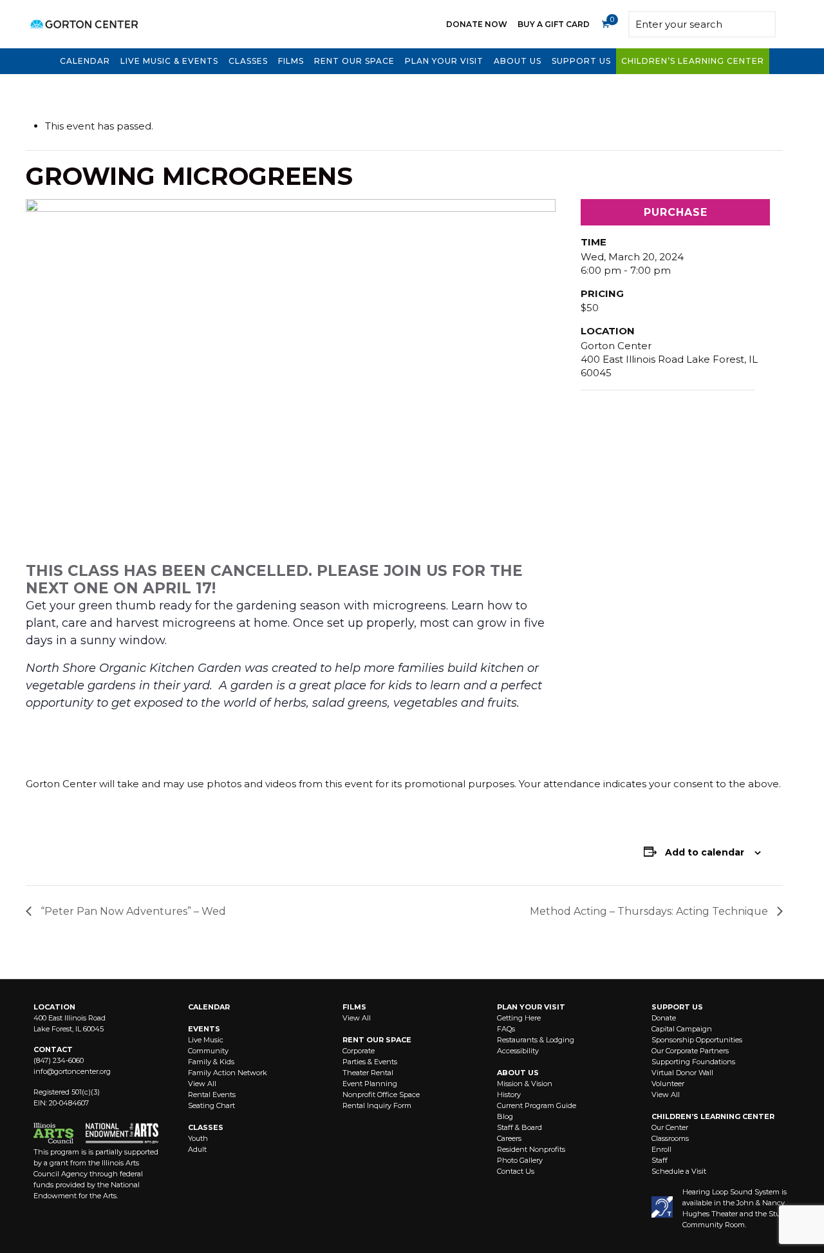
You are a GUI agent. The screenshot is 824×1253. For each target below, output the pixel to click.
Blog (505, 1116)
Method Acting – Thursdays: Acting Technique (650, 911)
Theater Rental (367, 1072)
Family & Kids (211, 1061)
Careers (509, 1138)
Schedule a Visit (678, 1171)
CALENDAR (209, 1006)
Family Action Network (227, 1072)
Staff (659, 1160)
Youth (198, 1138)
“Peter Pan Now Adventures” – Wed (132, 911)
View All (202, 1083)
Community (208, 1050)
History (509, 1094)
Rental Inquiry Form (376, 1105)
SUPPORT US (677, 1006)
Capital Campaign (681, 1028)
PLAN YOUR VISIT (531, 1006)
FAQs (506, 1028)
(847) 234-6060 (58, 1060)
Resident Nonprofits (531, 1149)
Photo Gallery (520, 1160)
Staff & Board (519, 1127)
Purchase (675, 212)
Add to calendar (704, 852)
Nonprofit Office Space (381, 1094)
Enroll (661, 1149)
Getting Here (519, 1017)
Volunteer (667, 1083)
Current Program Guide (536, 1105)
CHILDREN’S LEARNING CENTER (712, 1116)
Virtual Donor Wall (682, 1072)
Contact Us (515, 1171)
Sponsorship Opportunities (696, 1039)
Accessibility (518, 1050)
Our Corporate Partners (690, 1050)
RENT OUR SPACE (376, 1039)
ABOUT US (518, 1072)
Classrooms (670, 1138)
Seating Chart (211, 1105)
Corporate (358, 1050)
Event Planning (369, 1083)
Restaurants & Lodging (535, 1039)
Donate (663, 1017)
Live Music (205, 1039)
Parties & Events (369, 1061)
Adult (197, 1149)
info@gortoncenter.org (72, 1071)
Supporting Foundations (693, 1061)
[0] (605, 24)
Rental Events (212, 1094)
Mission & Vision (524, 1083)
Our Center (669, 1127)
